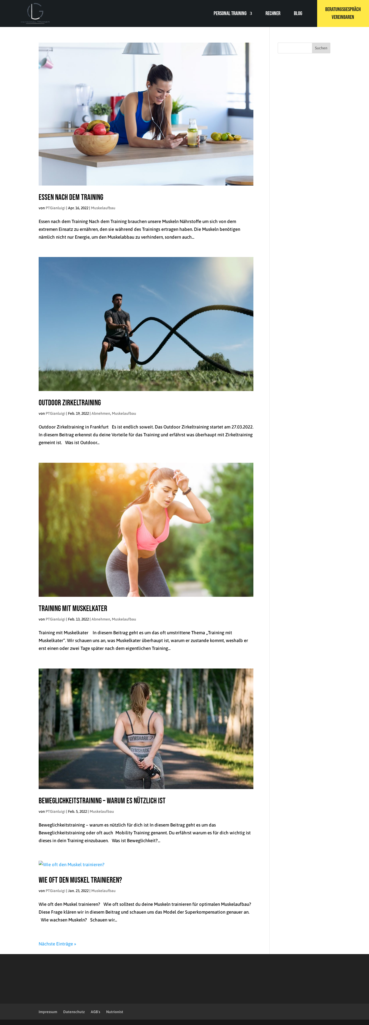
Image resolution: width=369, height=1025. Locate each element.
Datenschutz (74, 1012)
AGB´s (95, 1012)
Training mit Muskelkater (73, 608)
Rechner (273, 14)
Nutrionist (114, 1012)
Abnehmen (101, 413)
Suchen (321, 48)
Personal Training (230, 14)
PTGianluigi (55, 208)
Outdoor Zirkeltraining (70, 403)
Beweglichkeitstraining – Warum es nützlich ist (102, 801)
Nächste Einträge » (57, 944)
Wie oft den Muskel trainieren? (80, 880)
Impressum (48, 1012)
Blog (298, 14)
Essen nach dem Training (71, 197)
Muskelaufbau (103, 208)
